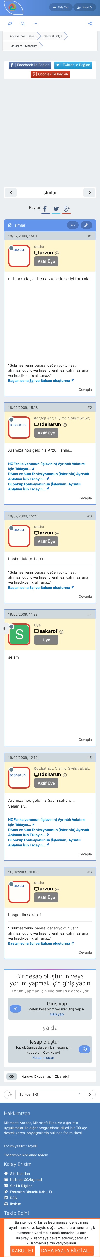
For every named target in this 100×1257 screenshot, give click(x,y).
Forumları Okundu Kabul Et (31, 1192)
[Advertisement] (50, 133)
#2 (90, 407)
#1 (90, 236)
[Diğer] (35, 23)
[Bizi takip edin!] (90, 23)
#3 (89, 516)
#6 (89, 872)
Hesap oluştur (43, 1057)
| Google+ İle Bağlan (51, 74)
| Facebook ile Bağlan (31, 65)
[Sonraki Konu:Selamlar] (89, 192)
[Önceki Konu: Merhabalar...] (11, 192)
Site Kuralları (20, 1173)
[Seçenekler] (73, 225)
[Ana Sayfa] (10, 23)
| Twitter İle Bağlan (74, 65)
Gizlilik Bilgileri (21, 1186)
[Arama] (23, 23)
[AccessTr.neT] (12, 7)
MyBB (32, 1146)
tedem (43, 1155)
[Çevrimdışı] (11, 248)
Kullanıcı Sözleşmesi (26, 1180)
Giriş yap (57, 1014)
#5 (89, 757)
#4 (89, 614)
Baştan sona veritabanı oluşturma (39, 380)
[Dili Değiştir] (90, 1094)
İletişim (15, 1204)
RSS (13, 1198)
